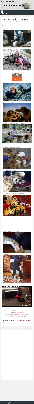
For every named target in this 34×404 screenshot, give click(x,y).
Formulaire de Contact (4, 13)
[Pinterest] (16, 1)
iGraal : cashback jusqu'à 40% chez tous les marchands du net (17, 316)
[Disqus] (17, 343)
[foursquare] (15, 1)
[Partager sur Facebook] (5, 322)
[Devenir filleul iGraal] (17, 76)
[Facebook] (3, 1)
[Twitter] (1, 1)
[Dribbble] (4, 1)
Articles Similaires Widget (30, 329)
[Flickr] (12, 1)
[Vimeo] (6, 1)
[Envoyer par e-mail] (2, 322)
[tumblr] (13, 1)
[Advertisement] (17, 391)
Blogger (25, 402)
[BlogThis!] (3, 322)
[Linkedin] (7, 1)
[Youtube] (9, 1)
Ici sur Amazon (20, 314)
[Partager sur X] (4, 322)
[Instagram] (10, 1)
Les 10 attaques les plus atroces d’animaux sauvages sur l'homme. (16, 20)
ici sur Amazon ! (19, 310)
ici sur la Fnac (21, 312)
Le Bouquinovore (16, 402)
